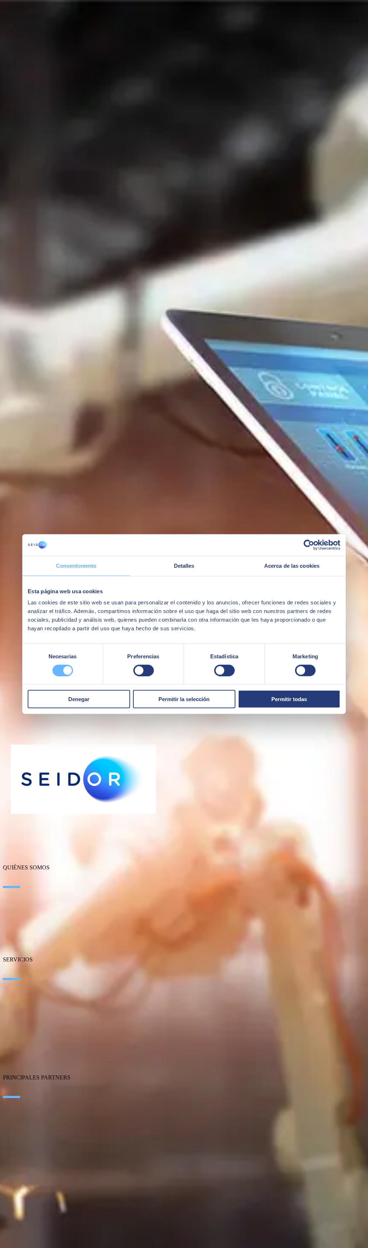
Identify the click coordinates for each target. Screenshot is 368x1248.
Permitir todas (289, 699)
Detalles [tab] (184, 565)
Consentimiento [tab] (76, 565)
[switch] (143, 670)
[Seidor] (83, 779)
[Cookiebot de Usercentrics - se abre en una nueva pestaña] (308, 544)
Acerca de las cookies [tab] (291, 565)
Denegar (78, 699)
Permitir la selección (184, 699)
